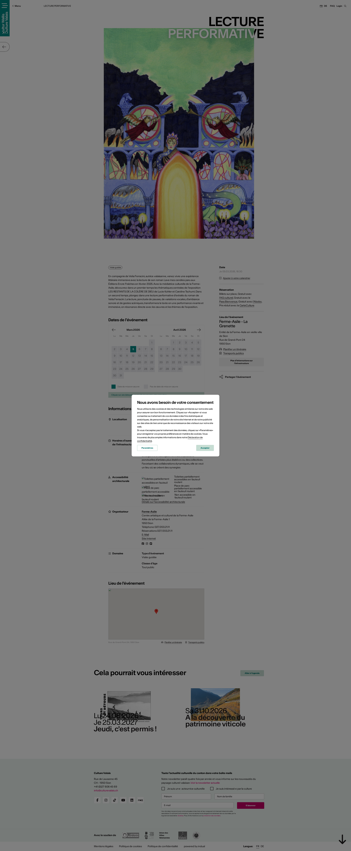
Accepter (205, 448)
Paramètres (147, 448)
